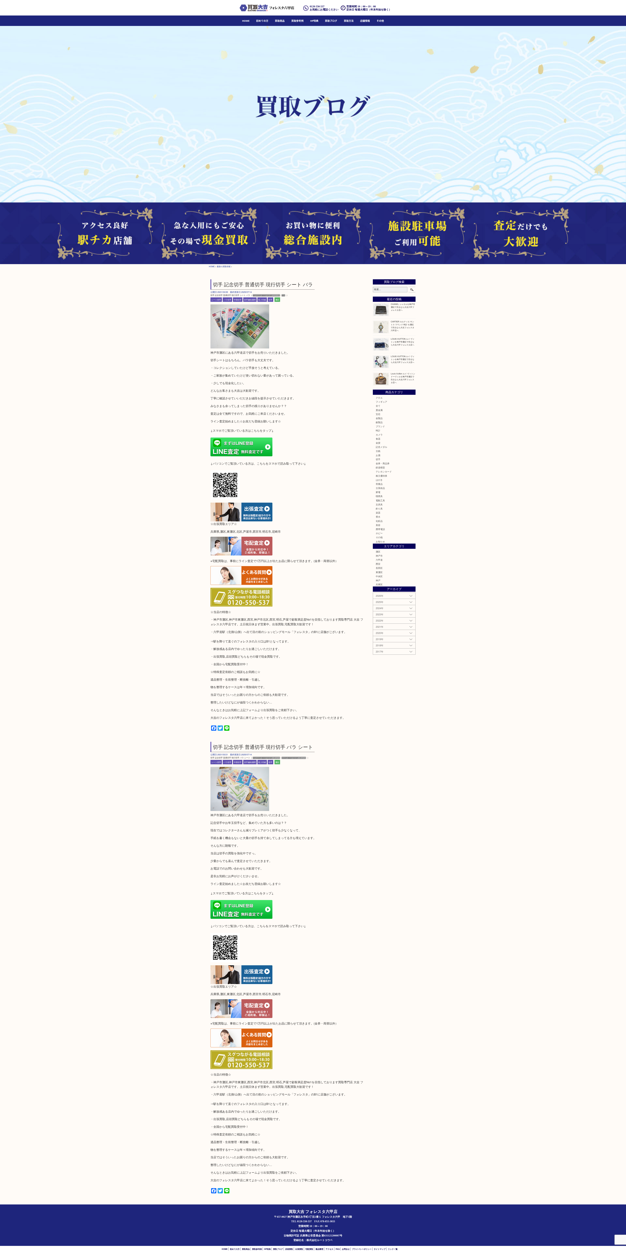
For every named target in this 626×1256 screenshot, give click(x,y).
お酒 (378, 455)
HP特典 (314, 20)
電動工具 (380, 500)
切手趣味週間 (250, 299)
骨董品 (379, 483)
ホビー (379, 533)
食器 (378, 438)
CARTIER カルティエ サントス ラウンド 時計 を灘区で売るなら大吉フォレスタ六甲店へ (402, 326)
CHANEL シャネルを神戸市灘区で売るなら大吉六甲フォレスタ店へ (403, 307)
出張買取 (299, 1249)
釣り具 (379, 508)
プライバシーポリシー (362, 1249)
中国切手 (238, 299)
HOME (245, 20)
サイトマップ (380, 1249)
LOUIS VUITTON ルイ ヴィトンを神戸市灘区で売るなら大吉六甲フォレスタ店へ (402, 341)
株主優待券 (381, 475)
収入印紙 (262, 299)
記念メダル (381, 446)
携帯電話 (380, 529)
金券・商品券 (382, 463)
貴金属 (379, 410)
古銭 (378, 451)
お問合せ (346, 1249)
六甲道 (379, 559)
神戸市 (379, 555)
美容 (378, 525)
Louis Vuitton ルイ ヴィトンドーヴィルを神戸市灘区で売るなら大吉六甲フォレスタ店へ (403, 378)
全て (378, 405)
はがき (379, 479)
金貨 (378, 442)
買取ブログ (331, 20)
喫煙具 (379, 496)
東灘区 (379, 572)
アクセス (329, 1249)
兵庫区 (379, 584)
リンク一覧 (393, 1249)
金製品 (379, 418)
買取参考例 (297, 20)
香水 (378, 516)
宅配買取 (309, 1249)
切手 (270, 299)
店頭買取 (289, 1249)
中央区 (379, 576)
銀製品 (379, 422)
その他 (379, 537)
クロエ (379, 397)
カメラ (379, 434)
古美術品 (380, 488)
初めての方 (262, 20)
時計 (378, 430)
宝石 (378, 414)
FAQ (338, 1249)
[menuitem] (246, 20)
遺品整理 (319, 1249)
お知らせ (380, 541)
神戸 (378, 580)
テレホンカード (384, 471)
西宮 (378, 563)
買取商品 (280, 20)
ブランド (380, 426)
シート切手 (216, 299)
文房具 (379, 504)
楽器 (378, 512)
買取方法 (349, 20)
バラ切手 (227, 299)
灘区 (277, 299)
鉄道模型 (380, 467)
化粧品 (379, 521)
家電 (378, 492)
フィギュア (381, 401)
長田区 (379, 568)
